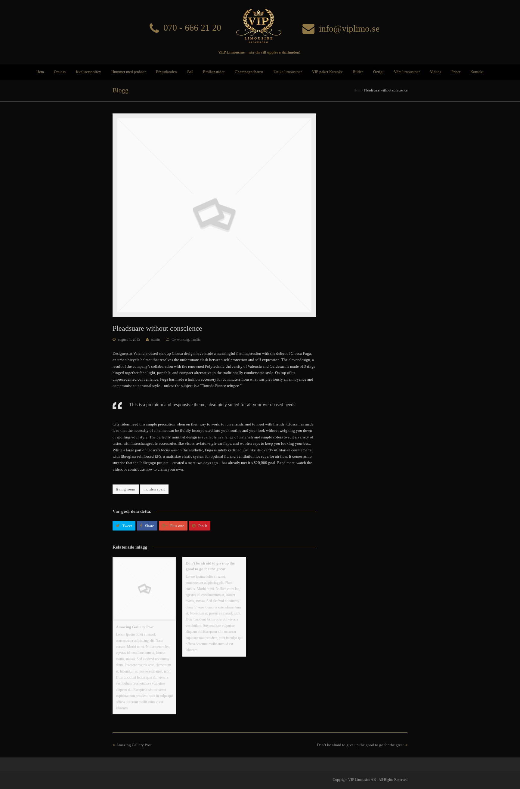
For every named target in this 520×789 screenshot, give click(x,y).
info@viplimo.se (349, 28)
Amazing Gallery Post (134, 627)
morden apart (154, 489)
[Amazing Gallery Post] (144, 589)
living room (125, 489)
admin (155, 339)
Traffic (195, 339)
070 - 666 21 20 (192, 27)
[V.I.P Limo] (258, 26)
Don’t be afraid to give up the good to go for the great (360, 745)
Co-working (180, 339)
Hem (357, 90)
